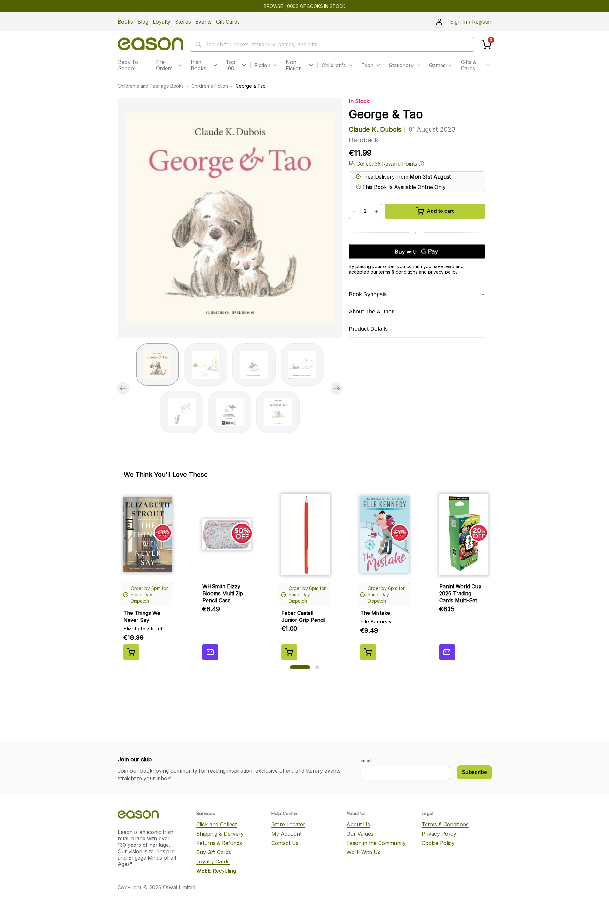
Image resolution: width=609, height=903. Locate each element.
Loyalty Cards (213, 861)
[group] (230, 218)
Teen (367, 65)
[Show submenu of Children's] (351, 65)
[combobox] (332, 44)
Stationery (401, 65)
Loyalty (161, 22)
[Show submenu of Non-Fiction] (311, 65)
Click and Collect (216, 824)
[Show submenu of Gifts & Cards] (488, 65)
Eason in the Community (376, 843)
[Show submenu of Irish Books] (215, 65)
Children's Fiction (209, 86)
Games (437, 65)
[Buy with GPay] (417, 251)
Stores (183, 22)
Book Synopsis (368, 294)
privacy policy (443, 271)
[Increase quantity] (377, 211)
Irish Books (198, 65)
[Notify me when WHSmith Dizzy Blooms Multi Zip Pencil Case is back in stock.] (210, 652)
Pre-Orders (164, 65)
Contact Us (285, 843)
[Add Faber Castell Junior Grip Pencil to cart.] (289, 652)
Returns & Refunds (219, 843)
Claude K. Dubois (375, 129)
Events (203, 22)
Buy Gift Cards (213, 852)
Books (125, 22)
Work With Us (363, 852)
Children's (334, 65)
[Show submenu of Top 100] (244, 65)
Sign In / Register (471, 22)
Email (366, 760)
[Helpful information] (421, 163)
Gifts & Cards (468, 65)
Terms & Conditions (445, 824)
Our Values (360, 833)
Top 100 (230, 65)
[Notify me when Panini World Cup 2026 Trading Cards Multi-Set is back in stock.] (447, 652)
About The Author (371, 311)
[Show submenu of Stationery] (418, 65)
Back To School (128, 65)
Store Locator (288, 824)
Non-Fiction (294, 65)
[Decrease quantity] (354, 211)
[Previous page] (123, 388)
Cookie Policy (438, 843)
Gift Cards (228, 22)
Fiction (262, 65)
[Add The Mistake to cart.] (368, 652)
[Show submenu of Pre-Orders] (180, 65)
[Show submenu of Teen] (378, 65)
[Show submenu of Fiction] (275, 65)
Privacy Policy (439, 833)
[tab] (157, 364)
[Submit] (197, 44)
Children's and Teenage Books (151, 86)
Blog (142, 22)
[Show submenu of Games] (450, 65)
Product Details (368, 329)
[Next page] (336, 388)
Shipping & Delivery (220, 833)
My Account (286, 833)
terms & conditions (398, 271)
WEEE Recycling (216, 871)
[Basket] (486, 45)
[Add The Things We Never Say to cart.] (131, 652)
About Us (358, 824)
